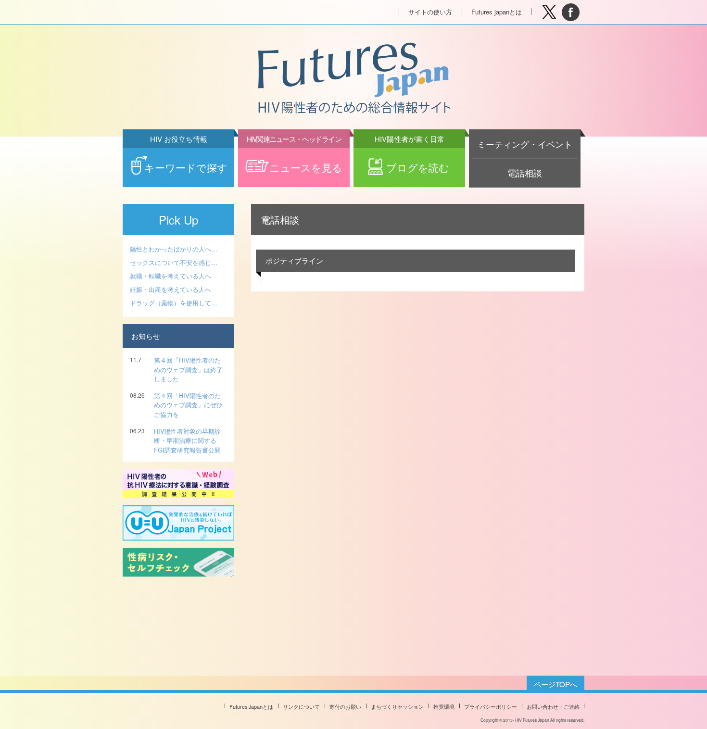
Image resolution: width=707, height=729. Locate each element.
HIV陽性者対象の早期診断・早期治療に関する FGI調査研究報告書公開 (187, 440)
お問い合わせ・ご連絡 (553, 706)
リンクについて (301, 706)
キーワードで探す (185, 161)
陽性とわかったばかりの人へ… (173, 248)
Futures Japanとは (251, 706)
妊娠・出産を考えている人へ (170, 289)
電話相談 (524, 173)
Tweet (549, 12)
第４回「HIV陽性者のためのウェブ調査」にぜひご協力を (188, 405)
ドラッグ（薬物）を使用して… (173, 302)
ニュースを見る (294, 161)
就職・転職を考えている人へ (170, 275)
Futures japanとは (496, 11)
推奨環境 (443, 706)
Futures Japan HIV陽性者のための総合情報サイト (353, 78)
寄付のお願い (345, 706)
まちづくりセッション (397, 706)
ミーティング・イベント (524, 144)
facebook (571, 12)
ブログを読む (412, 161)
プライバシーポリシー (490, 706)
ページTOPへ (555, 684)
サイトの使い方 (430, 11)
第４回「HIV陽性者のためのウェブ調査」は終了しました (188, 369)
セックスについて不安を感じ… (173, 262)
